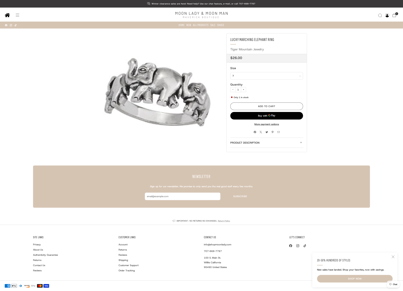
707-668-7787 (213, 251)
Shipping (123, 260)
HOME (182, 25)
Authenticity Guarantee (45, 255)
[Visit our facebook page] (6, 25)
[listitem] (201, 4)
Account (123, 244)
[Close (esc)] (393, 257)
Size (233, 68)
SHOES (220, 25)
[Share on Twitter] (267, 132)
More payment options (266, 124)
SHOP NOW (355, 278)
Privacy (37, 244)
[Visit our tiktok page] (15, 25)
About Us (38, 249)
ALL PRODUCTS (201, 25)
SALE (213, 25)
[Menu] (14, 15)
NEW (189, 25)
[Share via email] (278, 132)
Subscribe (240, 196)
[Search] (380, 15)
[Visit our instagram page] (11, 25)
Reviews (37, 270)
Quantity (236, 84)
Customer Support (129, 265)
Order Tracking (127, 270)
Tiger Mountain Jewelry (247, 49)
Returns (37, 260)
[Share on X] (261, 132)
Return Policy (224, 221)
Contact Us (39, 265)
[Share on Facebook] (255, 132)
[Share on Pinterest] (272, 132)
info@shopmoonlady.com (217, 244)
